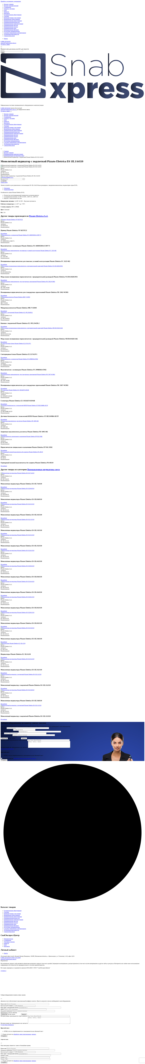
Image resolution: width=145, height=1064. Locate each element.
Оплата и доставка (9, 8)
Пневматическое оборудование (13, 20)
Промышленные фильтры (11, 29)
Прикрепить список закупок (9, 736)
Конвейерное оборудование (12, 19)
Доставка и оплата (9, 942)
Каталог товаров (9, 4)
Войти (6, 38)
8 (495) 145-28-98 (15, 957)
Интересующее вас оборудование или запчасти (14, 747)
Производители (8, 939)
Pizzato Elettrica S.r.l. (38, 216)
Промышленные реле (10, 28)
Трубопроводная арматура (11, 34)
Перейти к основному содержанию (11, 1)
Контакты (7, 13)
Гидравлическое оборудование (12, 14)
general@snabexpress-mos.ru (8, 43)
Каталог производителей (11, 5)
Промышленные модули (11, 25)
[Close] (1, 998)
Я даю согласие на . (19, 758)
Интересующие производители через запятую (14, 740)
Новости (6, 11)
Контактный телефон (7, 729)
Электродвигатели (9, 36)
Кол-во (3, 179)
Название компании (6, 735)
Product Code (4, 1055)
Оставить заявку (5, 44)
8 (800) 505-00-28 (5, 41)
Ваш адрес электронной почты (9, 731)
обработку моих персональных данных (25, 758)
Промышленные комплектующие (13, 23)
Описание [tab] (7, 188)
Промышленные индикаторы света (14, 155)
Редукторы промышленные (12, 31)
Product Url (4, 1057)
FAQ (5, 10)
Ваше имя (3, 728)
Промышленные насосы (11, 26)
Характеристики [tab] (9, 189)
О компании (7, 7)
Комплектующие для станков (12, 17)
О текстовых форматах (7, 749)
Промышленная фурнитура (12, 22)
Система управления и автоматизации (15, 33)
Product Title (4, 1059)
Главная (6, 151)
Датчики (6, 16)
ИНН (2, 733)
